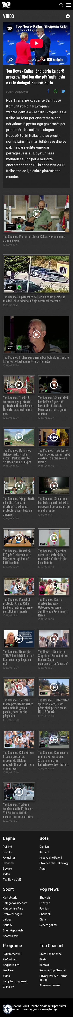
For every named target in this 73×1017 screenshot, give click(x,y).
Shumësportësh (13, 930)
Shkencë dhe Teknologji (54, 863)
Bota (44, 838)
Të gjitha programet (15, 981)
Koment (44, 852)
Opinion (44, 846)
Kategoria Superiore (15, 903)
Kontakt (44, 964)
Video (8, 15)
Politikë (7, 846)
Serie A (7, 925)
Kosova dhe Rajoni (51, 857)
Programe (12, 945)
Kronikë (7, 852)
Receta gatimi (48, 925)
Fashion (44, 908)
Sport (8, 889)
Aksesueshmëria (50, 985)
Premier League (13, 914)
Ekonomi (8, 863)
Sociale (7, 868)
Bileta (43, 959)
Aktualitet (9, 857)
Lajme (9, 838)
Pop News (49, 889)
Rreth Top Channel (51, 954)
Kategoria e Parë (13, 908)
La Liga (7, 919)
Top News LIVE (12, 879)
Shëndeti (45, 914)
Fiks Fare (8, 970)
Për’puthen (10, 959)
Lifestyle (45, 903)
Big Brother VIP (12, 954)
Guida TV (8, 986)
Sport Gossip (10, 936)
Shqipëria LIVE (11, 964)
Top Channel (51, 945)
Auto (43, 868)
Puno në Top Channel (53, 970)
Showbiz (45, 897)
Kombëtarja (10, 897)
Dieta (43, 919)
